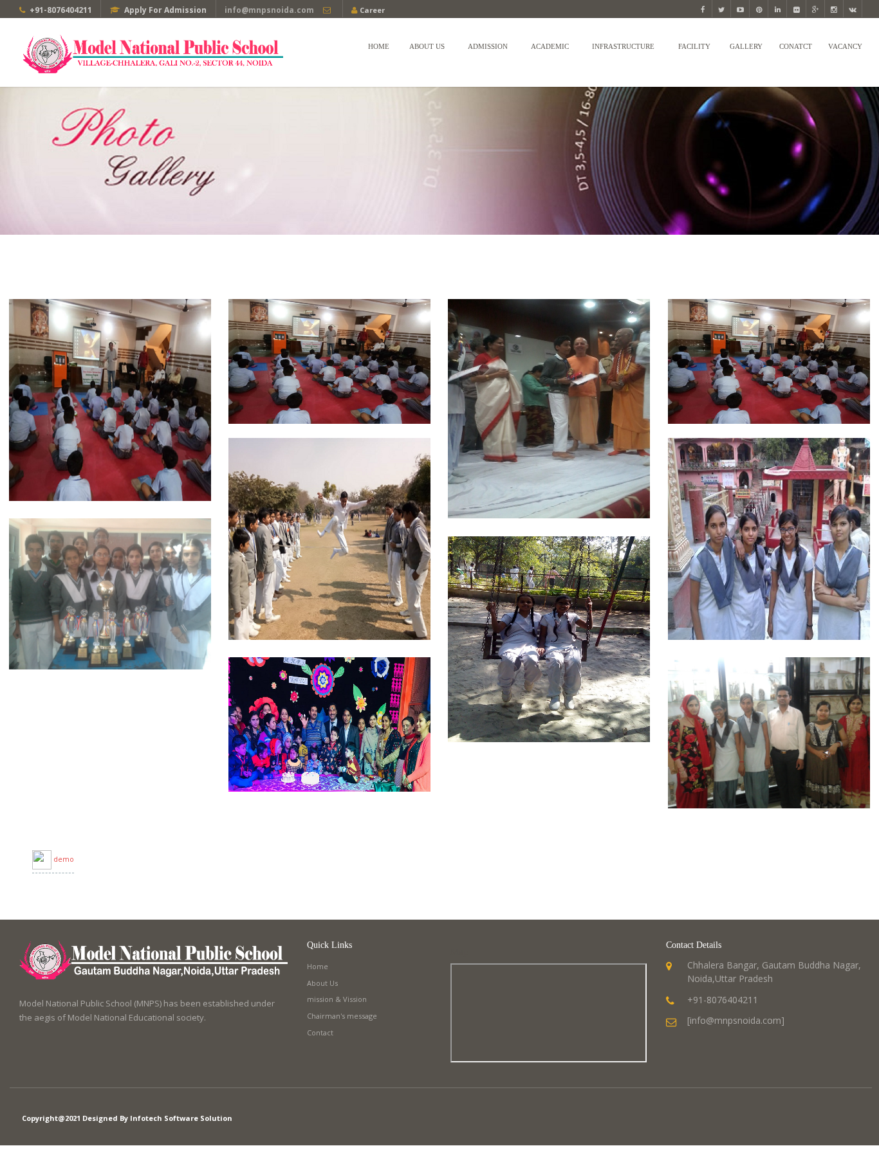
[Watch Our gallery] (796, 9)
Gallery (746, 46)
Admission (488, 46)
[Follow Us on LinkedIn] (777, 9)
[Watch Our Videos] (740, 9)
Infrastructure (623, 46)
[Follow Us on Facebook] (703, 9)
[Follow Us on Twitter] (721, 9)
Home (378, 46)
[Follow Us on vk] (853, 9)
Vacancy (845, 46)
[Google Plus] (815, 9)
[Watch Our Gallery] (834, 9)
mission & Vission (337, 999)
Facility (694, 46)
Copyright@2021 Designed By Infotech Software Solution (127, 1118)
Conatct (795, 46)
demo (63, 859)
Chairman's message (342, 1016)
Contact (320, 1032)
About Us (427, 46)
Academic (550, 46)
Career (372, 10)
